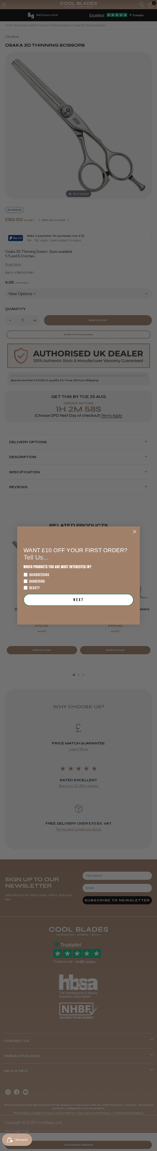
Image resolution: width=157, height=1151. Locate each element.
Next (78, 599)
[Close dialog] (134, 531)
